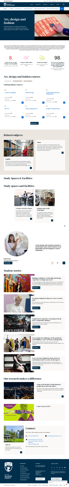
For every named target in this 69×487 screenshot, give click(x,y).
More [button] (62, 8)
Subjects (12, 8)
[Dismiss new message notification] (67, 480)
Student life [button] (38, 4)
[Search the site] (63, 4)
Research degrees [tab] (28, 81)
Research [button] (45, 4)
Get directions (39, 479)
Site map (29, 485)
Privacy (39, 485)
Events (61, 1)
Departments (54, 1)
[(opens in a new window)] (52, 467)
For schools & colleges (24, 469)
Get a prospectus (56, 479)
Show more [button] (33, 123)
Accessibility (34, 485)
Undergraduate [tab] (8, 81)
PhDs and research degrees (52, 8)
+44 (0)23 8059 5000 (33, 436)
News (58, 1)
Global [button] (57, 4)
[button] (52, 25)
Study (5, 8)
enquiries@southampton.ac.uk (54, 436)
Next (64, 263)
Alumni (50, 1)
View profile (7, 263)
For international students (24, 477)
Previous (52, 263)
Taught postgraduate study (39, 8)
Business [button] (52, 4)
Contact (64, 1)
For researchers (23, 471)
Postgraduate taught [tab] (17, 81)
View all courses (18, 8)
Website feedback (23, 479)
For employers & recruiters (25, 473)
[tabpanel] (23, 206)
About (45, 1)
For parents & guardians (24, 475)
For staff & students (23, 467)
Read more (35, 287)
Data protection (45, 485)
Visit (47, 1)
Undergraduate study (27, 8)
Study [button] (31, 4)
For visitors (22, 465)
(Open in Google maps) (33, 444)
